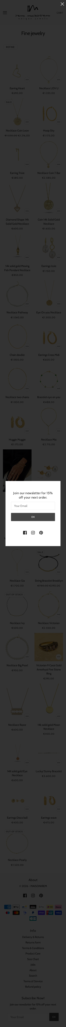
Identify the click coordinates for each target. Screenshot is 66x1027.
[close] (62, 4)
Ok (33, 516)
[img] (25, 532)
